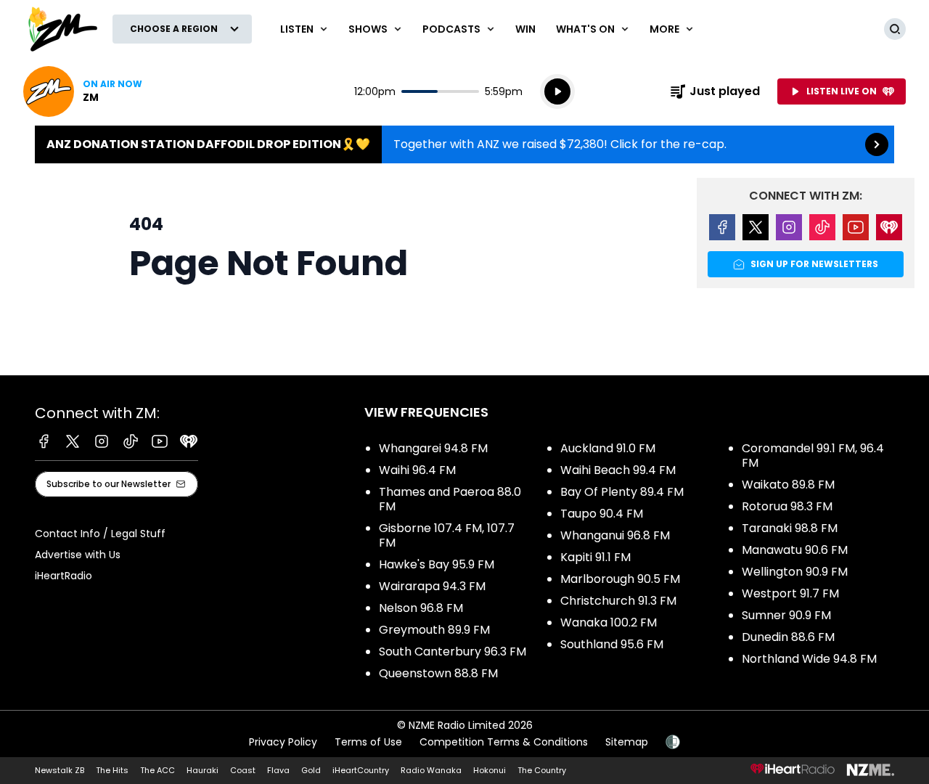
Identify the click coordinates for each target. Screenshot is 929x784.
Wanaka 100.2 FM (608, 622)
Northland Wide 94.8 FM (809, 658)
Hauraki (202, 770)
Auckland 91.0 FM (607, 448)
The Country (541, 770)
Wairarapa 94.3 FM (432, 586)
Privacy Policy (283, 742)
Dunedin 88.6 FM (788, 637)
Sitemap (626, 742)
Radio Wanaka (431, 770)
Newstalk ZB (59, 770)
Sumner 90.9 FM (786, 615)
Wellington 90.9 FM (795, 571)
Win (525, 29)
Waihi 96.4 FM (417, 470)
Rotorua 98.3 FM (787, 506)
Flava (278, 770)
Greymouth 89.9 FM (434, 629)
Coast (242, 770)
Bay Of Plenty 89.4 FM (622, 491)
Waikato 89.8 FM (788, 484)
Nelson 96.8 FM (421, 608)
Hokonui (489, 770)
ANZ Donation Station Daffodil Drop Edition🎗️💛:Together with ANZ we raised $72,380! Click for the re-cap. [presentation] (464, 144)
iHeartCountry (360, 770)
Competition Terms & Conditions (504, 742)
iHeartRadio (63, 575)
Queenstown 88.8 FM (438, 673)
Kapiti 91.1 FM (595, 557)
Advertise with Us (77, 554)
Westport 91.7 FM (790, 593)
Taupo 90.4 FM (601, 513)
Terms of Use (368, 742)
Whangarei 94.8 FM (433, 448)
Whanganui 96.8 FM (615, 535)
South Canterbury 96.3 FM (452, 651)
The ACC (157, 770)
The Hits (112, 770)
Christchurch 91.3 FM (618, 600)
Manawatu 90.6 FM (795, 550)
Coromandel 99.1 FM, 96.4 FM (813, 455)
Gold (311, 770)
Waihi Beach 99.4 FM (618, 470)
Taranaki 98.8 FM (790, 528)
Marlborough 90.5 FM (620, 579)
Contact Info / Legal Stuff (100, 533)
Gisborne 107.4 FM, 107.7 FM (447, 535)
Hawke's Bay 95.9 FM (436, 564)
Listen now (82, 91)
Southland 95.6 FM (611, 644)
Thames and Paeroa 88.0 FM (450, 499)
